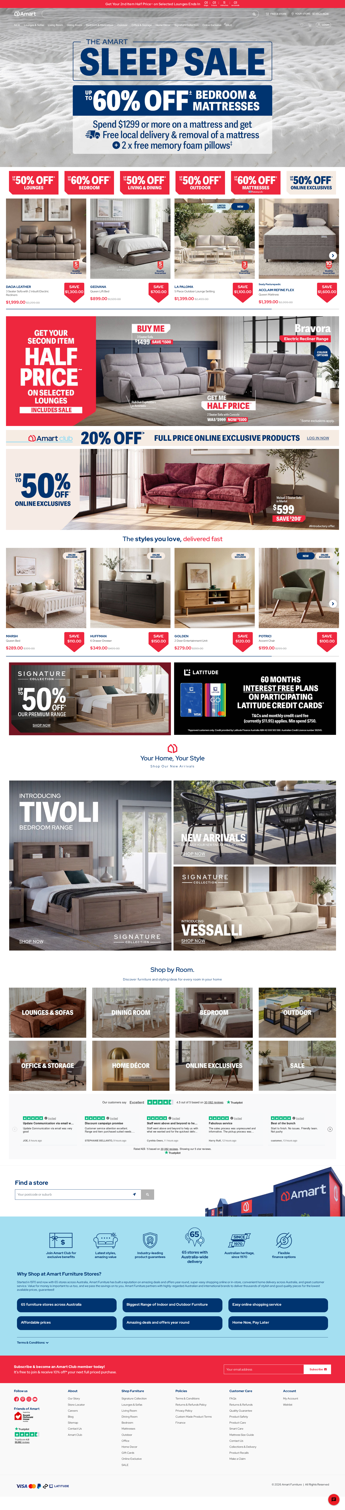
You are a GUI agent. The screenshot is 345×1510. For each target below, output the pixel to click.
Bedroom (127, 1422)
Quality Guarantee (240, 1410)
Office (125, 1441)
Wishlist (287, 1404)
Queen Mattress (269, 294)
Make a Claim (237, 1459)
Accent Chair (267, 640)
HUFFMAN (98, 636)
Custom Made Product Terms (193, 1416)
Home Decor (129, 1447)
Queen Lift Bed (99, 291)
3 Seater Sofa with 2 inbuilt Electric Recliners (27, 293)
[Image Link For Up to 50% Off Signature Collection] (90, 698)
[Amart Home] (25, 13)
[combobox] (150, 14)
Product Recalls (239, 1453)
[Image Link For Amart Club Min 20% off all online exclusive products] (172, 438)
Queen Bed (13, 640)
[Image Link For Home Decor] (131, 1065)
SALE (125, 1465)
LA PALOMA (183, 287)
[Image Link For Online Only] (214, 1065)
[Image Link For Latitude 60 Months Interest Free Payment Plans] (255, 698)
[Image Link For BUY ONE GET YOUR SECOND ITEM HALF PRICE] (172, 371)
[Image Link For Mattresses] (256, 182)
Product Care (237, 1422)
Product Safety (238, 1416)
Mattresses (128, 1428)
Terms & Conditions (187, 1398)
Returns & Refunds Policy (190, 1404)
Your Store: (312, 13)
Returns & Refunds (241, 1404)
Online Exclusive (132, 1459)
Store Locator (76, 1404)
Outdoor (127, 1435)
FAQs (232, 1398)
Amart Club (75, 1435)
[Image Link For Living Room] (47, 1012)
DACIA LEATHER (18, 287)
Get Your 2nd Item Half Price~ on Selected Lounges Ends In (172, 3)
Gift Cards (128, 1453)
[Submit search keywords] (254, 14)
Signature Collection (134, 1398)
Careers (73, 1410)
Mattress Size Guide (241, 1435)
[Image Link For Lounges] (33, 182)
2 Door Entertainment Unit (190, 640)
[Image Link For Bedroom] (89, 182)
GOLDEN (181, 636)
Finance (180, 1422)
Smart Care (236, 1428)
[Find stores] (147, 1194)
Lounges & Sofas (132, 1404)
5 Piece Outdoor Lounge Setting (194, 291)
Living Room (129, 1410)
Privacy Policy (183, 1410)
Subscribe (316, 1369)
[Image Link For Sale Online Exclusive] (172, 489)
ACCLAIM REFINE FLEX (276, 290)
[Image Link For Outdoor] (200, 182)
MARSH (12, 636)
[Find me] (135, 1195)
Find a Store (278, 14)
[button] (5, 87)
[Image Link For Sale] (297, 1065)
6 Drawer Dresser (101, 640)
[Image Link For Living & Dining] (145, 182)
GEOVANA (98, 287)
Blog (70, 1416)
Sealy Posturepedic (270, 284)
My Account (290, 1398)
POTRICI (265, 636)
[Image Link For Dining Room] (131, 1012)
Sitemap (73, 1422)
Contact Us (75, 1428)
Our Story (74, 1398)
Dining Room (130, 1416)
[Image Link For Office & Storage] (47, 1065)
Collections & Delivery (242, 1447)
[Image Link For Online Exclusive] (311, 182)
